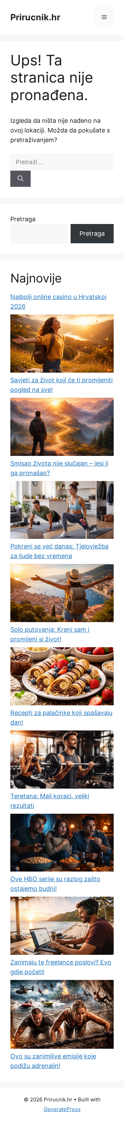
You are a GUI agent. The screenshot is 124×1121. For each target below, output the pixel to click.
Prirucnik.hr (35, 17)
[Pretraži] (20, 179)
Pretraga (22, 219)
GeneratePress (62, 1109)
